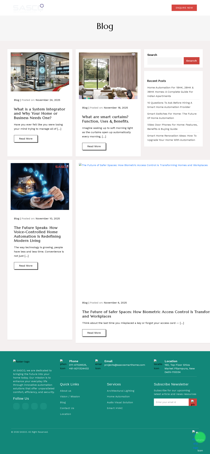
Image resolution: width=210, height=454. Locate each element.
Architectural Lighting (120, 390)
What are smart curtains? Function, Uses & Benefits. (105, 119)
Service (117, 7)
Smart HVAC (115, 408)
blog (105, 26)
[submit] (193, 402)
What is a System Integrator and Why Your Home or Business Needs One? (39, 113)
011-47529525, (78, 364)
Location (65, 414)
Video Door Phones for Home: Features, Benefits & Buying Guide (172, 126)
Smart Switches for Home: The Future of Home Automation (172, 116)
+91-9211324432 (79, 368)
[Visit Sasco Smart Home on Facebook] (16, 406)
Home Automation (118, 396)
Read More (25, 138)
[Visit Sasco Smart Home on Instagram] (25, 406)
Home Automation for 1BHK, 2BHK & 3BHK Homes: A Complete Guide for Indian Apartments (170, 92)
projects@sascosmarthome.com (124, 364)
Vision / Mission (70, 396)
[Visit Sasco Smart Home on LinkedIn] (34, 406)
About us (65, 390)
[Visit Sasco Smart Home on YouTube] (43, 406)
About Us (97, 7)
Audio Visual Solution (120, 402)
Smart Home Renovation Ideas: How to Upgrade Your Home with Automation (172, 137)
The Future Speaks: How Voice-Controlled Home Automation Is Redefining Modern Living (37, 234)
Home (80, 7)
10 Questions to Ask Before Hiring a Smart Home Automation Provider (169, 105)
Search (152, 54)
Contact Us (155, 7)
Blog (136, 7)
